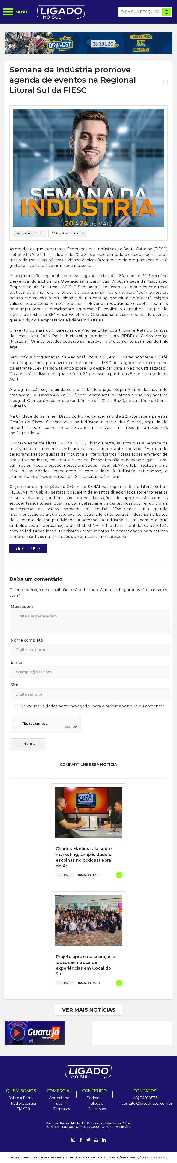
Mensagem (22, 606)
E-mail (17, 662)
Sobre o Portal (21, 1098)
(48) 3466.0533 (144, 1098)
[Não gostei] (34, 548)
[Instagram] (73, 1140)
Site (14, 685)
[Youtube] (96, 1140)
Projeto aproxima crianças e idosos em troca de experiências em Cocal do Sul (85, 965)
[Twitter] (88, 1140)
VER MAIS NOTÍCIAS (88, 1010)
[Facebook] (81, 1140)
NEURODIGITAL (155, 1157)
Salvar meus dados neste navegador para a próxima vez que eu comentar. (93, 706)
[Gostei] (18, 548)
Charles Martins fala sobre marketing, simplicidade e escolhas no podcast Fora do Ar (84, 857)
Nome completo (27, 640)
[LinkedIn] (104, 1140)
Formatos (61, 1109)
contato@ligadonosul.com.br (147, 1103)
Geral (65, 875)
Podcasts (94, 1098)
